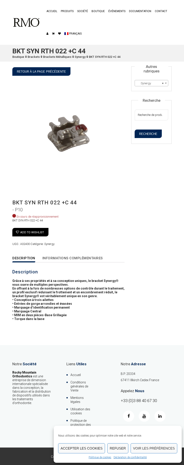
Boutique (98, 11)
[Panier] (53, 33)
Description (23, 258)
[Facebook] (128, 416)
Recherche (148, 134)
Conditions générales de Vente (79, 386)
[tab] (26, 258)
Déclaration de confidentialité (130, 457)
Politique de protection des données (80, 424)
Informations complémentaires (72, 258)
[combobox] (151, 83)
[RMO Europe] (26, 22)
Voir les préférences (154, 448)
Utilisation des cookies (80, 411)
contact (161, 11)
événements (116, 11)
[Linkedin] (160, 416)
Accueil (51, 11)
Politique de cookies (100, 457)
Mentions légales (77, 400)
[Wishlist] (59, 33)
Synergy (80, 56)
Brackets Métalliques (57, 56)
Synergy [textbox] (150, 83)
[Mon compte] (47, 33)
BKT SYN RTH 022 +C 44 (104, 56)
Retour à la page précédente (41, 71)
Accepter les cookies (82, 448)
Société (82, 11)
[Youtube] (144, 416)
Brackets (34, 56)
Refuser (118, 448)
